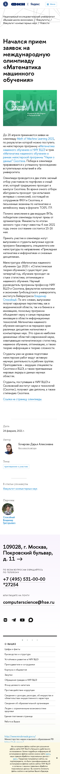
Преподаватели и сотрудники (20, 664)
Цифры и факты (12, 649)
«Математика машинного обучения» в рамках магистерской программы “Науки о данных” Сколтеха (28, 157)
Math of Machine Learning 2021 (35, 139)
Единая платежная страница (18, 716)
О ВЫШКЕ (10, 644)
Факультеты (43, 20)
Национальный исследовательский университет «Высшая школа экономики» (29, 18)
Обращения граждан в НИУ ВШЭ (21, 679)
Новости (44, 23)
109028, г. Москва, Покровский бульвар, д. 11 (28, 552)
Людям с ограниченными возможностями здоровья (25, 710)
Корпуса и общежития (16, 669)
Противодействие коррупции (20, 690)
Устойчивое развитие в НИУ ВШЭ (21, 659)
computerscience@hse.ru (28, 602)
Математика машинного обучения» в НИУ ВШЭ (28, 148)
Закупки (8, 674)
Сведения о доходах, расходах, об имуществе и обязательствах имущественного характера (29, 697)
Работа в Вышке (12, 721)
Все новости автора (27, 448)
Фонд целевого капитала (17, 685)
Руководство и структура (17, 654)
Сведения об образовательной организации (27, 703)
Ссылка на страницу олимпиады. (22, 399)
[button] (22, 640)
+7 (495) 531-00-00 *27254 (24, 582)
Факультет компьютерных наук (20, 23)
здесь (48, 754)
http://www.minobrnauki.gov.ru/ (20, 736)
